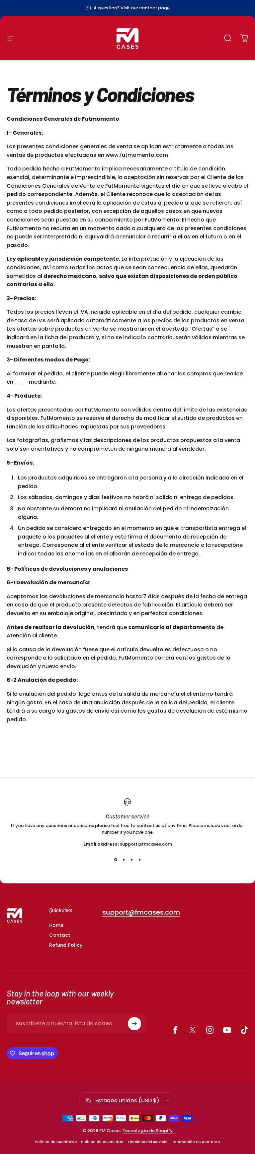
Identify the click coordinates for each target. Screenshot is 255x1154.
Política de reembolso (56, 1141)
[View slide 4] (139, 860)
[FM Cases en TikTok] (244, 1030)
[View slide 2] (124, 860)
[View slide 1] (116, 860)
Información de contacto (196, 1141)
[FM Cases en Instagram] (210, 1030)
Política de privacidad (102, 1141)
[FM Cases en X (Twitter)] (193, 1030)
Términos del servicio (148, 1141)
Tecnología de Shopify (148, 1130)
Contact (59, 935)
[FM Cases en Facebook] (175, 1030)
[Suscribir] (134, 1023)
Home (56, 925)
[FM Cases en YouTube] (227, 1030)
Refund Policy (65, 945)
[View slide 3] (131, 860)
